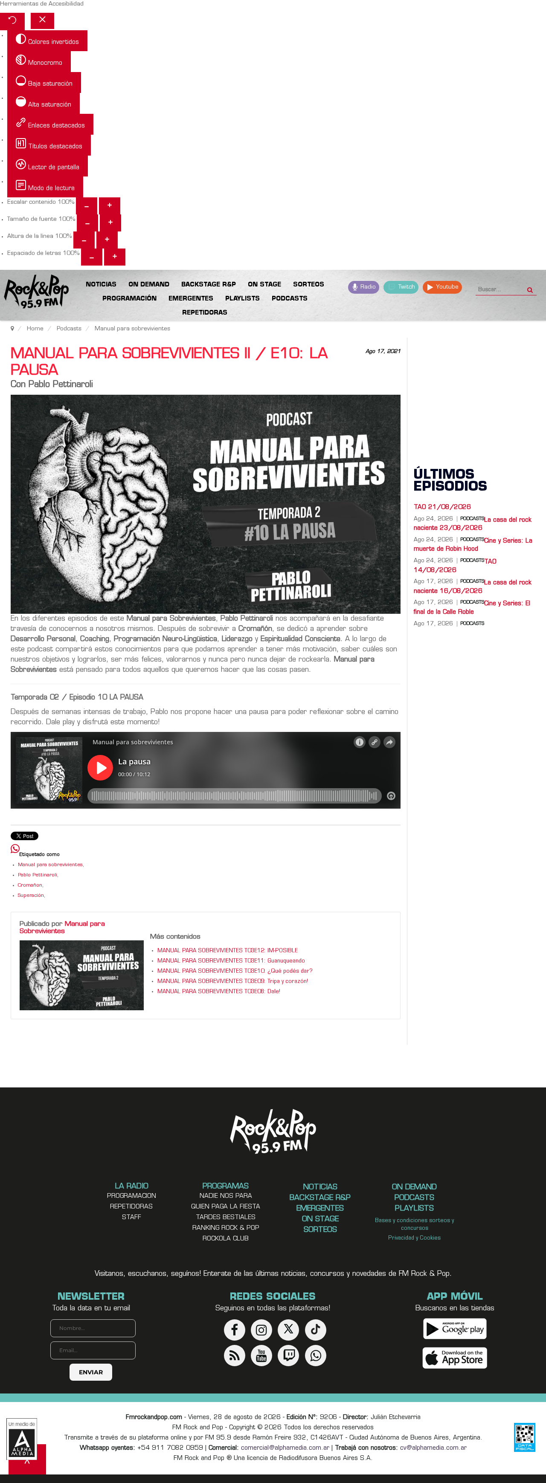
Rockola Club (226, 1239)
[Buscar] (530, 287)
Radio (367, 287)
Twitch (406, 287)
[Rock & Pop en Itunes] (455, 1358)
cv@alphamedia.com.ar (433, 1448)
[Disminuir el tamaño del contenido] (86, 205)
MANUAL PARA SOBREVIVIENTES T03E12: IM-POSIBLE (227, 951)
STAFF (131, 1217)
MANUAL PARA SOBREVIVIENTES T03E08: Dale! (218, 991)
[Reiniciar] (12, 21)
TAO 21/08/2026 (442, 507)
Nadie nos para (226, 1196)
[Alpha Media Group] (21, 1439)
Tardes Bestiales (226, 1217)
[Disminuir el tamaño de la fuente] (87, 222)
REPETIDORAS (131, 1207)
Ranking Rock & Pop (225, 1228)
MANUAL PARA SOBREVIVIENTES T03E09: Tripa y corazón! (232, 981)
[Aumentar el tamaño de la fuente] (110, 222)
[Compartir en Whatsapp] (15, 849)
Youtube (446, 287)
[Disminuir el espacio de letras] (91, 257)
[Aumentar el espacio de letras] (114, 257)
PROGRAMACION (131, 1196)
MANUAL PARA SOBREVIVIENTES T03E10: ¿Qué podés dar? (235, 971)
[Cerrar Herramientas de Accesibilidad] (42, 21)
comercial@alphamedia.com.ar (285, 1448)
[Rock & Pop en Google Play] (455, 1328)
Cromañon (30, 885)
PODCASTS (472, 624)
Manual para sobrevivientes (50, 865)
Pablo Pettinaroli (37, 875)
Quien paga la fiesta (225, 1207)
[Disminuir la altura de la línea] (84, 240)
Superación (31, 895)
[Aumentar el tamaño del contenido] (109, 205)
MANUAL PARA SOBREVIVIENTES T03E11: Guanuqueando (231, 961)
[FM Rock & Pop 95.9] (34, 292)
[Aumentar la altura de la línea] (107, 240)
